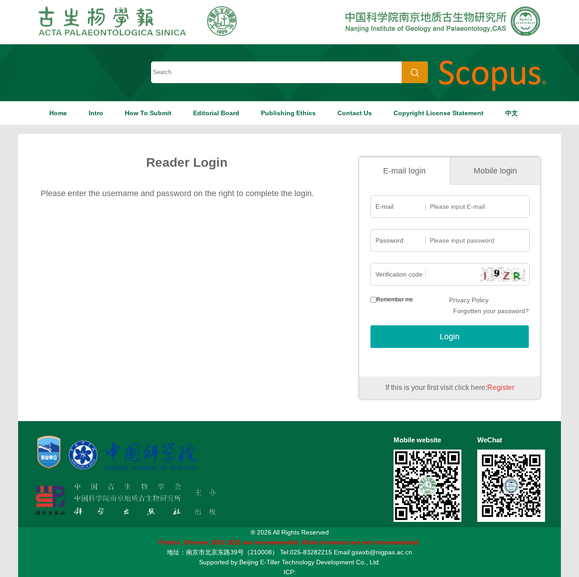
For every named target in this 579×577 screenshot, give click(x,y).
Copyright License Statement (439, 113)
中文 (511, 113)
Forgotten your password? (491, 310)
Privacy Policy (469, 300)
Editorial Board (216, 113)
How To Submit (148, 113)
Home (58, 113)
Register (500, 387)
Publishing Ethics (288, 113)
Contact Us (354, 113)
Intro (96, 113)
